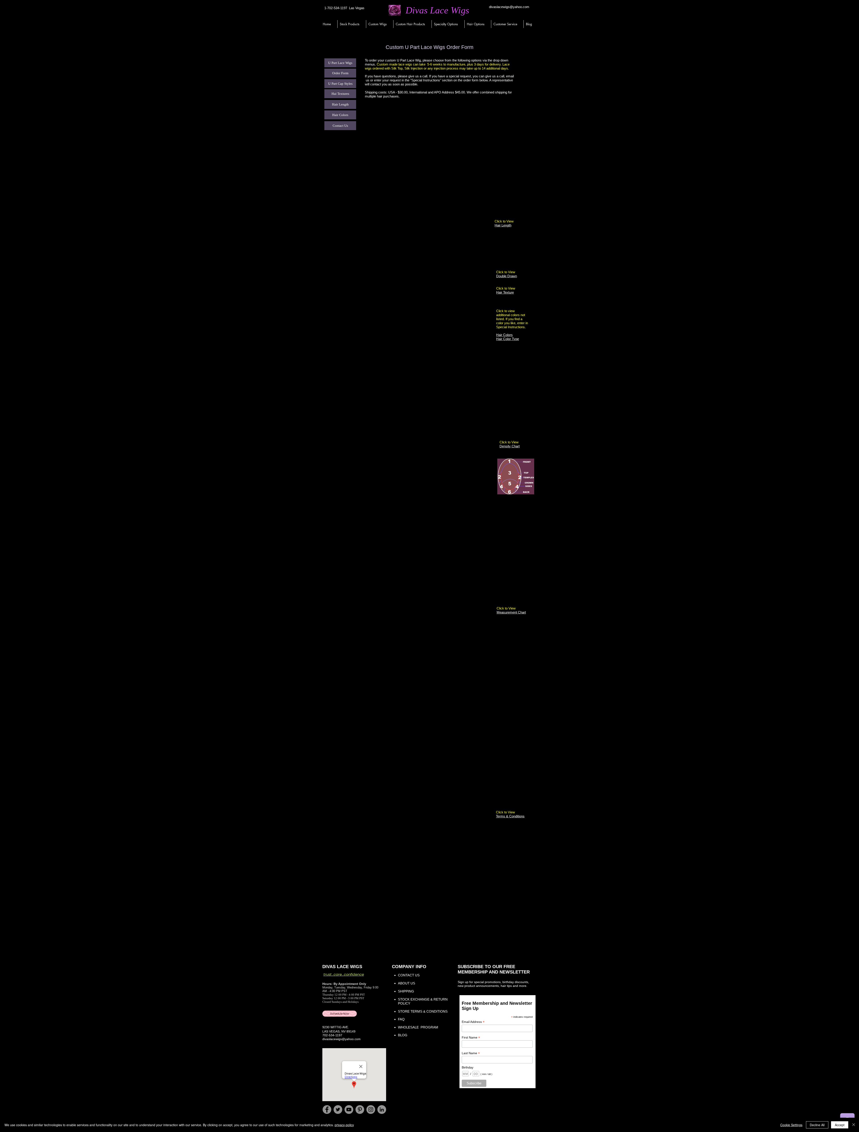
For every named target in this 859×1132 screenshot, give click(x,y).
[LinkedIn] (381, 1109)
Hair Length (503, 225)
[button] (351, 24)
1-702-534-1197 (335, 8)
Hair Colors (504, 335)
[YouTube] (348, 1109)
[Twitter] (338, 1109)
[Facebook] (327, 1109)
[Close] (853, 1124)
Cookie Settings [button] (791, 1125)
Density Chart (510, 446)
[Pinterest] (359, 1109)
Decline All (817, 1125)
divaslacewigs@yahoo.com (509, 7)
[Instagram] (370, 1109)
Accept (839, 1125)
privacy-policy (344, 1125)
